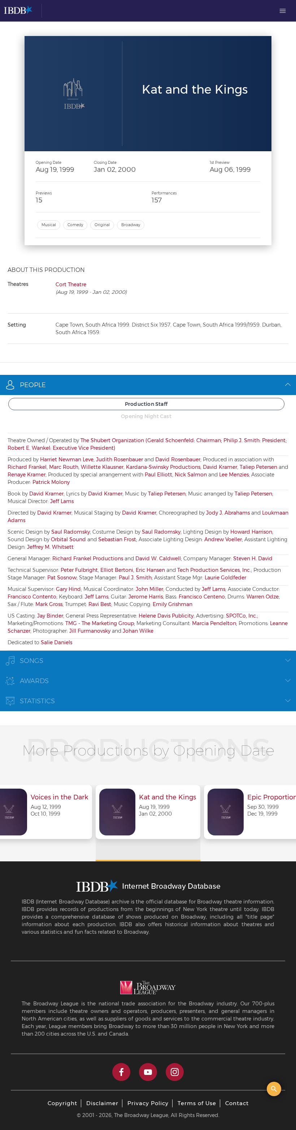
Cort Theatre (71, 284)
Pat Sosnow (62, 577)
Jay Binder (50, 616)
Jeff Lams (62, 501)
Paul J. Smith (135, 577)
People (33, 385)
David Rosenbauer (177, 459)
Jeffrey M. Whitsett (50, 547)
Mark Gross (48, 604)
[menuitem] (282, 11)
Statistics (37, 701)
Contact (237, 1103)
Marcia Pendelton (214, 623)
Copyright (62, 1103)
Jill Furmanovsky (89, 631)
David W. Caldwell (158, 558)
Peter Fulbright (79, 570)
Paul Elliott (158, 474)
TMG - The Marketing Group (99, 623)
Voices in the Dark (59, 797)
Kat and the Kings (167, 797)
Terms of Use (197, 1103)
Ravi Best (99, 604)
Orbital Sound (68, 539)
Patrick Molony (51, 482)
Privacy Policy (148, 1103)
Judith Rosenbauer (119, 459)
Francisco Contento (32, 596)
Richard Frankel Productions (87, 558)
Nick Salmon (191, 474)
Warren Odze (263, 596)
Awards (34, 681)
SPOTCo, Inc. (241, 616)
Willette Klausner (102, 467)
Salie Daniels (56, 642)
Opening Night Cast (146, 416)
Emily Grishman (172, 604)
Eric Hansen (150, 570)
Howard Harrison (251, 532)
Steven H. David (253, 558)
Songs (31, 661)
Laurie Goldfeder (225, 577)
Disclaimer (102, 1103)
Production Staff (146, 404)
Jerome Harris (146, 596)
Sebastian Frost (117, 539)
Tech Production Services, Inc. (214, 570)
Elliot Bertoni (116, 570)
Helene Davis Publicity (166, 616)
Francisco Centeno (202, 596)
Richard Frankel (27, 467)
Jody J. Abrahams (228, 513)
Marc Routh (63, 467)
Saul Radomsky (70, 532)
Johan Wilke (138, 631)
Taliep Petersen (258, 467)
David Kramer (220, 467)
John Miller (149, 589)
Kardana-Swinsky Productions (163, 467)
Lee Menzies (234, 474)
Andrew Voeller (223, 539)
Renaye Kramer (26, 474)
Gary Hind (68, 589)
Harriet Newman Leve (66, 459)
